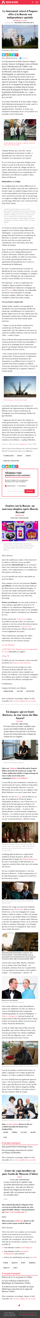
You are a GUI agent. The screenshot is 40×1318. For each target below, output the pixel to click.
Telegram (25, 58)
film (5, 1137)
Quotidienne (22, 486)
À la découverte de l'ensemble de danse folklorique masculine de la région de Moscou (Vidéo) (18, 1289)
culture (20, 691)
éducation (30, 691)
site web (33, 1257)
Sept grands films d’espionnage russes (17, 1147)
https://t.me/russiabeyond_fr (16, 1212)
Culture (19, 721)
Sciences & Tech (20, 20)
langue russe (8, 691)
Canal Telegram (9, 645)
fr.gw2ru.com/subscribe (22, 663)
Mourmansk (18, 909)
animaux (32, 1263)
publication (19, 1221)
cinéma (14, 1132)
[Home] (3, 2)
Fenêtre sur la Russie (19, 778)
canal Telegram (26, 1248)
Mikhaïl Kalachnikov (30, 859)
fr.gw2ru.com (26, 626)
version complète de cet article (24, 701)
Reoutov (18, 797)
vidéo (15, 1268)
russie (5, 1132)
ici (14, 1314)
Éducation (19, 515)
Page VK (6, 656)
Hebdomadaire (11, 486)
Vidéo (19, 1177)
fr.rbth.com (21, 619)
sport (23, 1263)
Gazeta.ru (23, 444)
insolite (6, 1268)
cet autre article (12, 1124)
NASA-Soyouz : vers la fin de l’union (15, 400)
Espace (28, 456)
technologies (8, 456)
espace (19, 456)
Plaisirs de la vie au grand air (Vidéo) (17, 1277)
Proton (9, 290)
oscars (33, 1132)
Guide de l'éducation (11, 461)
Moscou (15, 1263)
